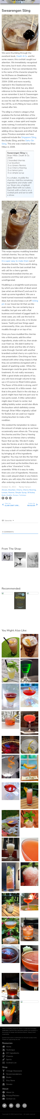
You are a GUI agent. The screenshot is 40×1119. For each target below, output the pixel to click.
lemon (4, 492)
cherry (19, 490)
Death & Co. (22, 56)
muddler (9, 495)
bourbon (11, 490)
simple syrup (21, 492)
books (4, 495)
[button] (3, 498)
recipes (15, 495)
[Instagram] (18, 1105)
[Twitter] (4, 1105)
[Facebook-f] (11, 1105)
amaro (4, 490)
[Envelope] (24, 1105)
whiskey (31, 492)
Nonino (11, 492)
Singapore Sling (28, 137)
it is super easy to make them (15, 261)
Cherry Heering (29, 490)
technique (22, 495)
